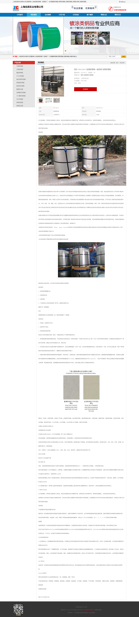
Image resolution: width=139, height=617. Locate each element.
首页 (117, 63)
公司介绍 (62, 14)
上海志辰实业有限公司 (88, 610)
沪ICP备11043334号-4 (77, 610)
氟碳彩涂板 (19, 89)
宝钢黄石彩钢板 (21, 92)
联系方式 (118, 14)
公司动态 (76, 14)
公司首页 (20, 14)
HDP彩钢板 (19, 99)
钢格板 (91, 75)
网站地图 (92, 612)
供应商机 (34, 14)
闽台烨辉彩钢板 (21, 79)
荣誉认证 (104, 14)
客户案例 (90, 14)
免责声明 (82, 612)
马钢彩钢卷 (19, 69)
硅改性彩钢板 (20, 86)
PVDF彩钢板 (20, 76)
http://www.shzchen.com (43, 597)
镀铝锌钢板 (19, 72)
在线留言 (85, 89)
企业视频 (48, 14)
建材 (82, 75)
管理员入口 (87, 612)
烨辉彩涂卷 (19, 106)
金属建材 (86, 75)
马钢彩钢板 (19, 66)
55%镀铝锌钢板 (21, 96)
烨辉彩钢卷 (19, 102)
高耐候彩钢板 (20, 82)
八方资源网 (76, 612)
